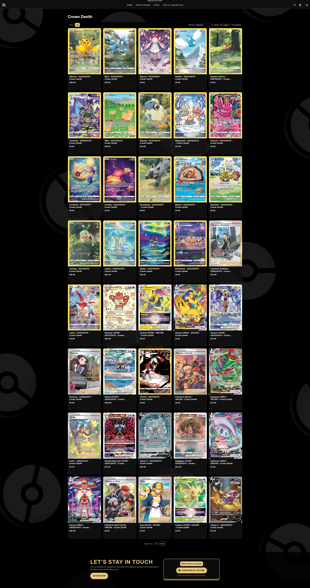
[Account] (300, 5)
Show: (216, 25)
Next (163, 544)
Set (77, 25)
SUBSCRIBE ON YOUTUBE (193, 570)
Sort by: (192, 25)
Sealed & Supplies (143, 5)
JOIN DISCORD (99, 576)
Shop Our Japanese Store (173, 5)
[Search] (295, 5)
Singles (129, 5)
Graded (156, 5)
